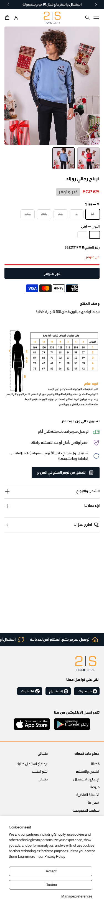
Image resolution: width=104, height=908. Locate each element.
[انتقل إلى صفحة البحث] (87, 17)
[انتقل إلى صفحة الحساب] (16, 17)
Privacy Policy (54, 857)
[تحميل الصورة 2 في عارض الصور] (63, 158)
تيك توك (27, 691)
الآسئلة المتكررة (88, 795)
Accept (51, 871)
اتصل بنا (94, 802)
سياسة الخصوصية (86, 810)
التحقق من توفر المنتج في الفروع (61, 472)
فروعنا (95, 787)
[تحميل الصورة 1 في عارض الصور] (88, 158)
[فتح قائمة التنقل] (96, 17)
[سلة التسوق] (8, 17)
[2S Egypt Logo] (86, 663)
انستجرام (56, 691)
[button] (8, 17)
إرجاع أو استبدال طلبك (32, 764)
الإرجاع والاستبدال (86, 779)
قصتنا (95, 764)
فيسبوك (85, 691)
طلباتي (43, 779)
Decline (51, 885)
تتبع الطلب (40, 772)
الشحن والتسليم (88, 772)
